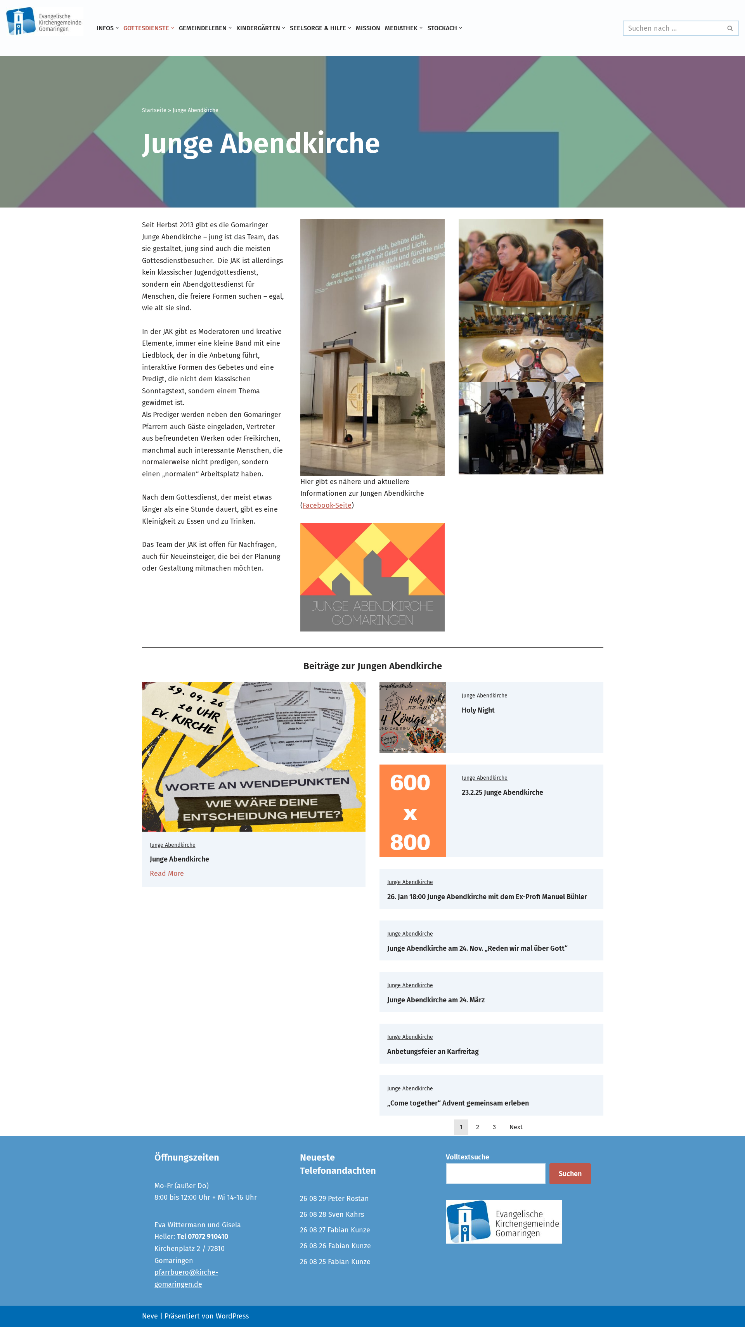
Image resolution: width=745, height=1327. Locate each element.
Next (516, 1127)
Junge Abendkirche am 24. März (436, 1000)
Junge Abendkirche (173, 845)
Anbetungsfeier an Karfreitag (433, 1051)
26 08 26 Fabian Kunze (335, 1246)
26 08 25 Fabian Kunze (335, 1262)
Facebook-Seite (327, 505)
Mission (368, 28)
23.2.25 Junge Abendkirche (502, 792)
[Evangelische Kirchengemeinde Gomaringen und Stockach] (44, 21)
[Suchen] (730, 28)
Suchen (570, 1174)
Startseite (154, 110)
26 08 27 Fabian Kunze (335, 1230)
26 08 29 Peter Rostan (334, 1198)
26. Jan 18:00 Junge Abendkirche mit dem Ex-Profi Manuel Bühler (487, 897)
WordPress (232, 1316)
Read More (167, 873)
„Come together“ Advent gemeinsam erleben (458, 1103)
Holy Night (478, 710)
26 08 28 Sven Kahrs (332, 1214)
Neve (150, 1316)
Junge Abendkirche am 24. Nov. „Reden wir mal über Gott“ (477, 948)
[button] (117, 27)
